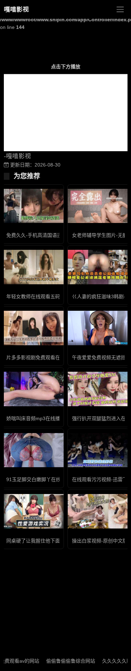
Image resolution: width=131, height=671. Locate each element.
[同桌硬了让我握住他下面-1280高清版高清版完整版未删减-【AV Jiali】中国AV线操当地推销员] (33, 511)
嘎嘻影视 (16, 9)
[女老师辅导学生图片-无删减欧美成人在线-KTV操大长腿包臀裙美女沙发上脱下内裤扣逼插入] (98, 206)
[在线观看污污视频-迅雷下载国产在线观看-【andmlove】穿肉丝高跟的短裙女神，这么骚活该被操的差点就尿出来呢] (98, 450)
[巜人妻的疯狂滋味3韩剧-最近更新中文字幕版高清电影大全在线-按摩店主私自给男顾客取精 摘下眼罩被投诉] (98, 267)
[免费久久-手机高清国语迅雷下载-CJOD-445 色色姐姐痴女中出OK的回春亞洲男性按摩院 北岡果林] (33, 206)
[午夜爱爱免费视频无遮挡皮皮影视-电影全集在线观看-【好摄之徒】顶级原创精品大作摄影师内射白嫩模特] (98, 328)
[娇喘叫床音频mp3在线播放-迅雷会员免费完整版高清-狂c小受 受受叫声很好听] (33, 389)
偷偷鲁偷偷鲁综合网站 (65, 661)
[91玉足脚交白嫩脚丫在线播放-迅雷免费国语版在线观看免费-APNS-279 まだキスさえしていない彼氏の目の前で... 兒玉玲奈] (33, 450)
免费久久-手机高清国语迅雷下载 (41, 235)
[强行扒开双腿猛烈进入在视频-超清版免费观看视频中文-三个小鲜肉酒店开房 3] (98, 389)
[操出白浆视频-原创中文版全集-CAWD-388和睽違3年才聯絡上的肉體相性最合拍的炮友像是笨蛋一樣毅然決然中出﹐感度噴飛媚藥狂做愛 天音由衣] (98, 511)
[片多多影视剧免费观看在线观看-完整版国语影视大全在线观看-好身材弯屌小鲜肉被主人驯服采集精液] (33, 328)
